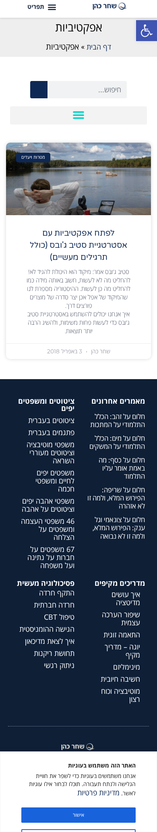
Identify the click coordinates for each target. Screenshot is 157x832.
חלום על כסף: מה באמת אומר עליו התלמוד (122, 468)
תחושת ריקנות (54, 653)
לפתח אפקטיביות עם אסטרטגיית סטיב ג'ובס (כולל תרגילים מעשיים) (78, 245)
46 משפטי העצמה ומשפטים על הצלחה (47, 529)
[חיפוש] (39, 89)
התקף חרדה (56, 593)
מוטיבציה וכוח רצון (120, 695)
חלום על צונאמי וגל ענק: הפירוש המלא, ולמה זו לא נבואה (119, 528)
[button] (146, 30)
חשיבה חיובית (120, 679)
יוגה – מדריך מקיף (122, 651)
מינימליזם (126, 667)
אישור (78, 814)
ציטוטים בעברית (51, 420)
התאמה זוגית (121, 634)
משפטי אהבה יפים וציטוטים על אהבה (48, 505)
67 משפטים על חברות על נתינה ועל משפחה (50, 557)
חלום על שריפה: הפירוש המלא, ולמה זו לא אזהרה (116, 498)
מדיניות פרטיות (98, 792)
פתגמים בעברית (51, 432)
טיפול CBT (59, 617)
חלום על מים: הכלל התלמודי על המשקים (117, 442)
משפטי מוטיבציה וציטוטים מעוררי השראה (50, 452)
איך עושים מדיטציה (126, 598)
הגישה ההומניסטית (46, 629)
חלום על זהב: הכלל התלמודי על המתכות (117, 420)
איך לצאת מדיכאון (49, 641)
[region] (78, 791)
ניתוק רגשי (59, 665)
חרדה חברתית (54, 605)
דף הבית (99, 47)
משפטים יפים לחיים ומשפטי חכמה (54, 481)
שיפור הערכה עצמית (121, 618)
